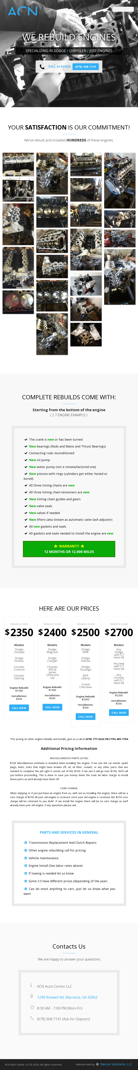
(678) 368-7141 (85, 67)
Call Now (19, 708)
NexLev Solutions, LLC (115, 1064)
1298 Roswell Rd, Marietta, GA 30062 (67, 997)
